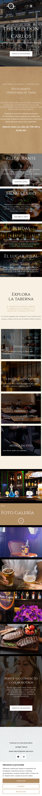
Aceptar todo (21, 781)
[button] (31, 6)
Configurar (21, 786)
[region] (21, 779)
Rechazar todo (21, 791)
